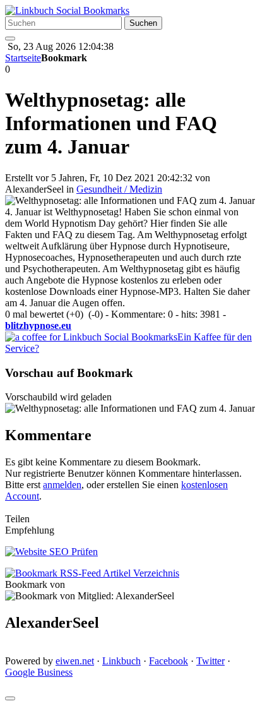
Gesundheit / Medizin (119, 189)
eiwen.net (75, 660)
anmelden (62, 484)
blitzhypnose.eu (38, 325)
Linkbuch (121, 660)
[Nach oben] (10, 698)
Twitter (210, 660)
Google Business (39, 672)
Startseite (23, 57)
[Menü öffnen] (10, 38)
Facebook (168, 660)
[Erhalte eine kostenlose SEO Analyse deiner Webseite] (51, 551)
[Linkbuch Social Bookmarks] (67, 10)
